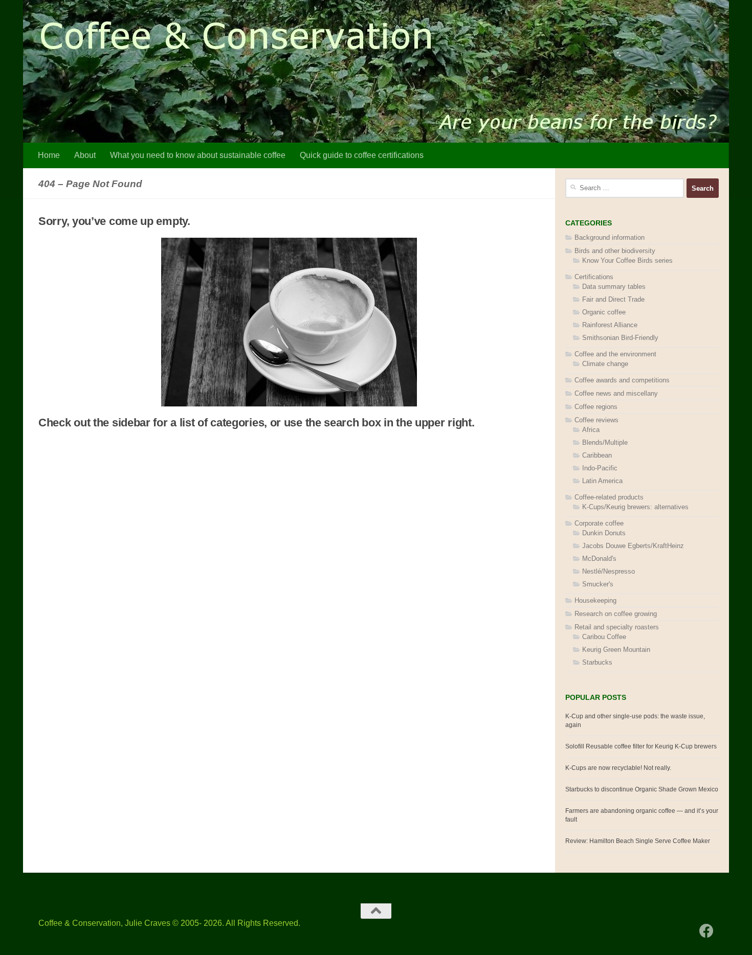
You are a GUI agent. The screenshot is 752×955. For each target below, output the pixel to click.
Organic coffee (604, 312)
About (85, 155)
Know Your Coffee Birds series (627, 260)
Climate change (605, 364)
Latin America (602, 481)
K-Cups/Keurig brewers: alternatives (635, 507)
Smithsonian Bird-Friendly (620, 338)
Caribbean (597, 455)
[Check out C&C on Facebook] (706, 931)
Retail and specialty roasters (616, 627)
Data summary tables (614, 286)
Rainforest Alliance (609, 325)
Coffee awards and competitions (622, 380)
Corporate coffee (599, 523)
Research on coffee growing (615, 614)
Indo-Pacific (599, 468)
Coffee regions (595, 407)
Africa (591, 430)
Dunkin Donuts (604, 533)
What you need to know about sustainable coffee (197, 155)
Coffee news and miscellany (616, 393)
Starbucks (597, 662)
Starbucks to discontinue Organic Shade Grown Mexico (641, 789)
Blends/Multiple (605, 442)
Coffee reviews (596, 420)
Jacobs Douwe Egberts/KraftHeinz (633, 546)
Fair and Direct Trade (613, 299)
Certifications (593, 277)
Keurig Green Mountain (616, 649)
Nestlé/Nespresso (608, 571)
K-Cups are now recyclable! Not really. (618, 767)
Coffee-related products (609, 497)
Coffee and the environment (615, 354)
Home (49, 155)
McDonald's (599, 558)
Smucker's (597, 584)
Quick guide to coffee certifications (362, 155)
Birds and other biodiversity (614, 251)
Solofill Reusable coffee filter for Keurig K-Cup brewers (641, 746)
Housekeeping (595, 600)
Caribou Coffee (604, 637)
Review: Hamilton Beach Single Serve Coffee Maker (637, 841)
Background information (609, 237)
